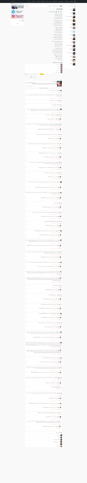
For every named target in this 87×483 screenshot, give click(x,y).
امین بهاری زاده (58, 271)
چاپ (48, 5)
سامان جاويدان (58, 172)
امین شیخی (58, 403)
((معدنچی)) (58, 66)
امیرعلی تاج (58, 285)
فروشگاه (39, 1)
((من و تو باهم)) (58, 70)
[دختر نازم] (74, 42)
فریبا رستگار (58, 367)
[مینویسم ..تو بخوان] (74, 53)
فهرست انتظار (66, 1)
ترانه (60, 79)
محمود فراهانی (58, 322)
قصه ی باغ (71, 63)
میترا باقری (58, 251)
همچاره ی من (71, 48)
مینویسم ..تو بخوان (70, 52)
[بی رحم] (74, 31)
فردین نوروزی (58, 90)
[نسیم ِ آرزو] (74, 39)
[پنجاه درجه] (74, 60)
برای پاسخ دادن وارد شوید (53, 92)
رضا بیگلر (59, 134)
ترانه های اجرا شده (61, 1)
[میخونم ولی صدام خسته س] (74, 17)
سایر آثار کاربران (55, 1)
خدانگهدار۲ (59, 68)
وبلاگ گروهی (42, 1)
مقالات (47, 1)
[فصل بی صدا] (74, 10)
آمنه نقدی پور (58, 412)
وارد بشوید (40, 88)
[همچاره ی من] (74, 49)
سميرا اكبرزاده (58, 304)
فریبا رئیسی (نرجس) (57, 123)
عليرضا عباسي (58, 262)
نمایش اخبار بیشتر (66, 67)
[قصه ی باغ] (74, 64)
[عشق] (74, 24)
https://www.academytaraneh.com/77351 (32, 74)
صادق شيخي (52, 81)
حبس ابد (71, 12)
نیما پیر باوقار (58, 240)
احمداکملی (59, 212)
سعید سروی (58, 357)
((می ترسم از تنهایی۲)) (57, 72)
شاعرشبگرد (71, 27)
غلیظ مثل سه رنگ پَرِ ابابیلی (69, 19)
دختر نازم (71, 41)
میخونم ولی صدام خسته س (69, 16)
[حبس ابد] (74, 13)
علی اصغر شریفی (58, 332)
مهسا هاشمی (58, 313)
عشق (72, 23)
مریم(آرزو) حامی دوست (57, 377)
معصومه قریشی (58, 109)
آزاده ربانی (59, 342)
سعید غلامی (58, 192)
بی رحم (72, 30)
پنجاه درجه (71, 59)
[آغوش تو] (74, 57)
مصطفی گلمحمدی (57, 114)
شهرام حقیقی (58, 143)
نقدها (50, 1)
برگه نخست (71, 1)
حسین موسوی (58, 221)
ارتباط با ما (29, 1)
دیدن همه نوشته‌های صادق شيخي (30, 86)
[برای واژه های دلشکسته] (74, 46)
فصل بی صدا (71, 9)
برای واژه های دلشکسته (70, 45)
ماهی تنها (71, 34)
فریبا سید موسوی (58, 230)
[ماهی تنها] (74, 35)
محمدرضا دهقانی (58, 94)
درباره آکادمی (33, 1)
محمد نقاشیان (58, 100)
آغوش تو (71, 56)
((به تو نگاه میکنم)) (58, 64)
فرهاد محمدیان (58, 162)
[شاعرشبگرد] (74, 28)
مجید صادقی (58, 182)
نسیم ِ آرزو (71, 38)
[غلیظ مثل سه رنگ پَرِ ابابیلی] (74, 20)
